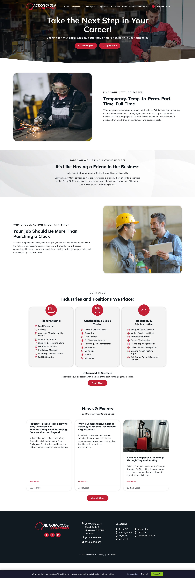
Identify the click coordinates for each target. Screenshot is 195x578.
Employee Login (163, 6)
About (117, 6)
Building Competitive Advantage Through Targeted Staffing (145, 459)
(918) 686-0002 (93, 542)
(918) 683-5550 (93, 537)
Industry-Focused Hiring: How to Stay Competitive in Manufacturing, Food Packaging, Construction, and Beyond (49, 428)
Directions (89, 533)
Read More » (34, 481)
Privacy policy (132, 574)
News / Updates (129, 6)
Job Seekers (76, 6)
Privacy (101, 555)
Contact (141, 6)
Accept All (157, 574)
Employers (90, 6)
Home (66, 6)
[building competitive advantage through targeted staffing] (146, 436)
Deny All (144, 574)
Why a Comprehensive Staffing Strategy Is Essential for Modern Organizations (97, 426)
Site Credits (111, 555)
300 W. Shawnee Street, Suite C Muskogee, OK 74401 (95, 527)
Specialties (104, 6)
